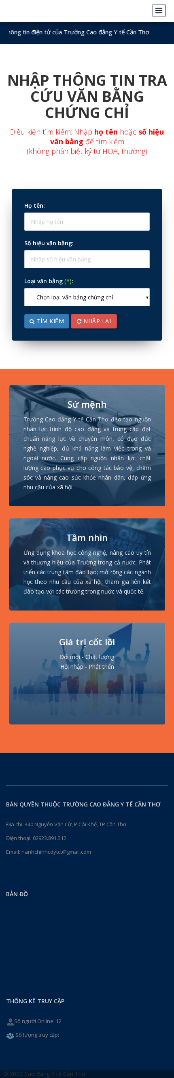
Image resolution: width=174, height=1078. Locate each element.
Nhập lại (96, 321)
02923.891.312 (49, 838)
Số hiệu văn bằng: (49, 243)
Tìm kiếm (49, 321)
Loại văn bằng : (48, 281)
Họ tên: (34, 205)
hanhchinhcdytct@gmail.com (56, 851)
